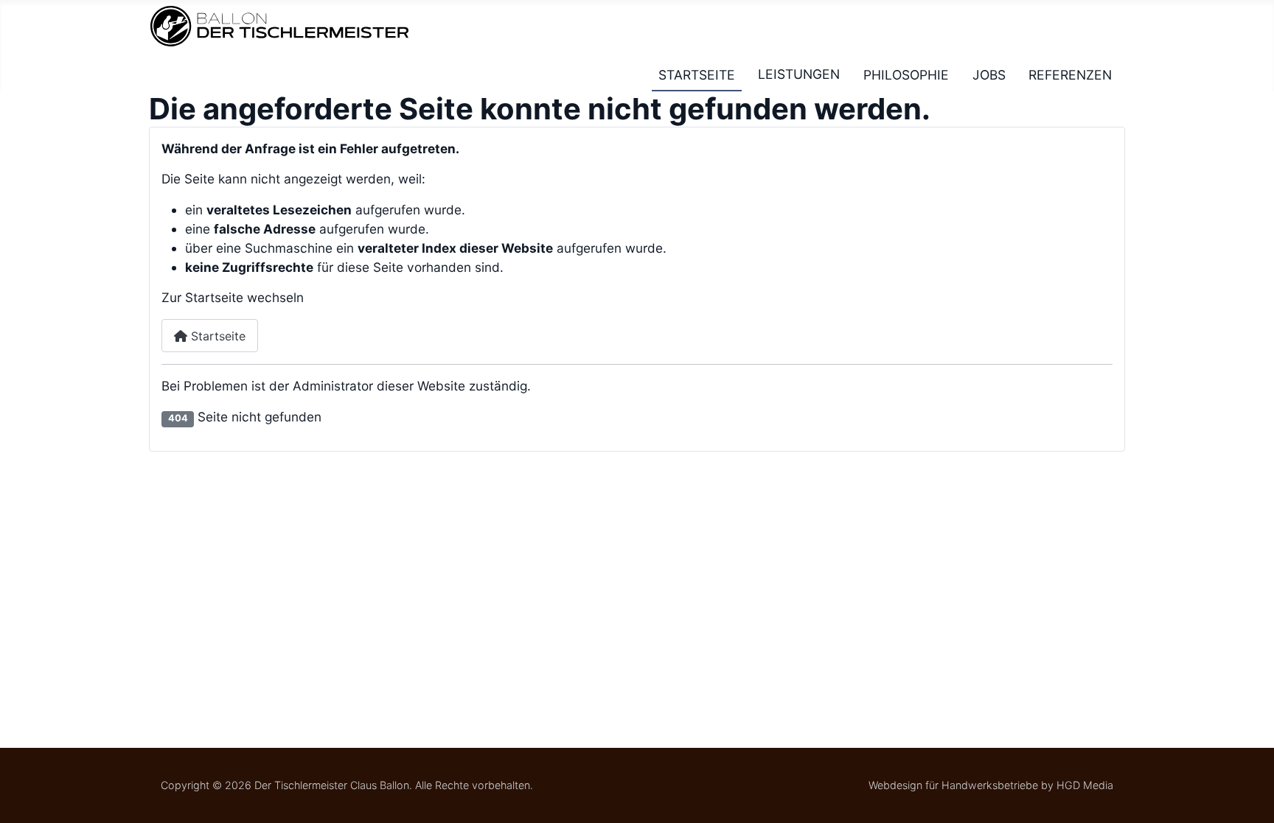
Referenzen (1070, 74)
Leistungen (799, 74)
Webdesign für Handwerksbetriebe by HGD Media (991, 785)
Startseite (696, 74)
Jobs (989, 74)
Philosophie (906, 74)
